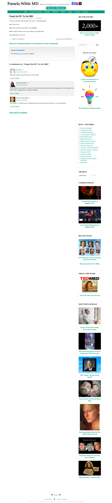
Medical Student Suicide (87, 141)
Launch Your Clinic (36, 12)
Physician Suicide (86, 156)
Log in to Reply (14, 78)
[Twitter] (80, 3)
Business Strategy (86, 128)
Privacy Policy (48, 499)
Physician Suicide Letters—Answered (88, 159)
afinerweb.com (81, 501)
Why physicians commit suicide (89, 477)
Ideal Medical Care (86, 137)
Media (63, 12)
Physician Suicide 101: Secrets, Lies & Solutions (89, 456)
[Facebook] (73, 3)
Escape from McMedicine (64, 39)
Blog (25, 12)
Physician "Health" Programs (89, 148)
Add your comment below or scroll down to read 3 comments (33, 43)
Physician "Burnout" (86, 145)
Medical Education (86, 139)
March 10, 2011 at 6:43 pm (22, 85)
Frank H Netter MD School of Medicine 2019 (89, 226)
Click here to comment (18, 112)
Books (70, 12)
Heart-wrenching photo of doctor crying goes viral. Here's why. (90, 352)
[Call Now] (56, 8)
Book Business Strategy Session (90, 108)
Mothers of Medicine (18, 39)
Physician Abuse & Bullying (89, 150)
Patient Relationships (87, 143)
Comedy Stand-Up (86, 130)
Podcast (77, 12)
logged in (20, 53)
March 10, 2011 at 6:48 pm (22, 100)
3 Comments (39, 18)
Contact (85, 12)
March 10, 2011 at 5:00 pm (22, 71)
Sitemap (56, 495)
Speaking (55, 12)
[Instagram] (76, 3)
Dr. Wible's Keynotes (86, 132)
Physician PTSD (85, 152)
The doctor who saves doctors (90, 295)
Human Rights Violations (88, 135)
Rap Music (83, 162)
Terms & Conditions (62, 499)
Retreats (47, 12)
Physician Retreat (85, 154)
